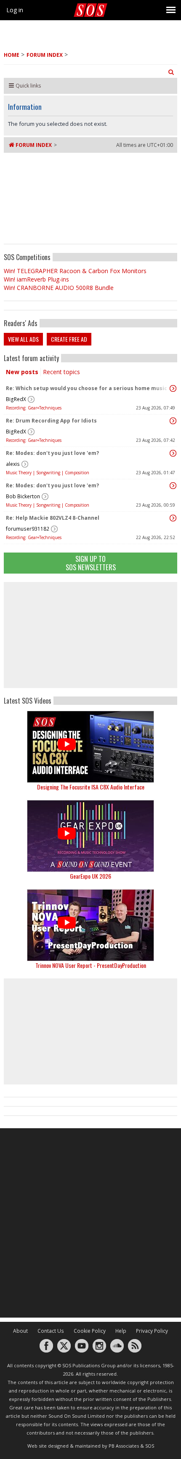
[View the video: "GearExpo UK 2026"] (90, 836)
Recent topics (61, 372)
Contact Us (50, 1330)
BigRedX (16, 399)
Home (11, 54)
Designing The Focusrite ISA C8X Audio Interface (90, 786)
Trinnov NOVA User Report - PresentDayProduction (90, 965)
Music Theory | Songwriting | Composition (47, 473)
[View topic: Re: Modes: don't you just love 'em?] (173, 453)
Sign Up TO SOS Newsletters (91, 562)
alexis (13, 464)
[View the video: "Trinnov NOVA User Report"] (90, 925)
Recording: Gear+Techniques (33, 408)
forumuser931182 (27, 528)
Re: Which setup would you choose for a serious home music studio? (88, 388)
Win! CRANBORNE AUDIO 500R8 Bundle (59, 288)
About (20, 1330)
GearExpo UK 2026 (90, 876)
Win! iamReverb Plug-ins (36, 279)
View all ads (23, 339)
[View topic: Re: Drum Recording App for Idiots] (173, 421)
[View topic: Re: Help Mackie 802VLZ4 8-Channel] (173, 518)
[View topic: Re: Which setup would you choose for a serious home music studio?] (173, 388)
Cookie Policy (90, 1330)
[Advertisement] (90, 635)
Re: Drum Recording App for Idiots (51, 420)
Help (120, 1330)
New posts (22, 372)
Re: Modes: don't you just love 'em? (52, 453)
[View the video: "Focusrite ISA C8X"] (90, 747)
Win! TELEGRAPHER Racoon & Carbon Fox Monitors (75, 271)
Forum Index (45, 54)
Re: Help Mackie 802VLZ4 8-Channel (52, 517)
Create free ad (69, 339)
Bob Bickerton (23, 496)
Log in (14, 10)
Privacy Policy (152, 1330)
